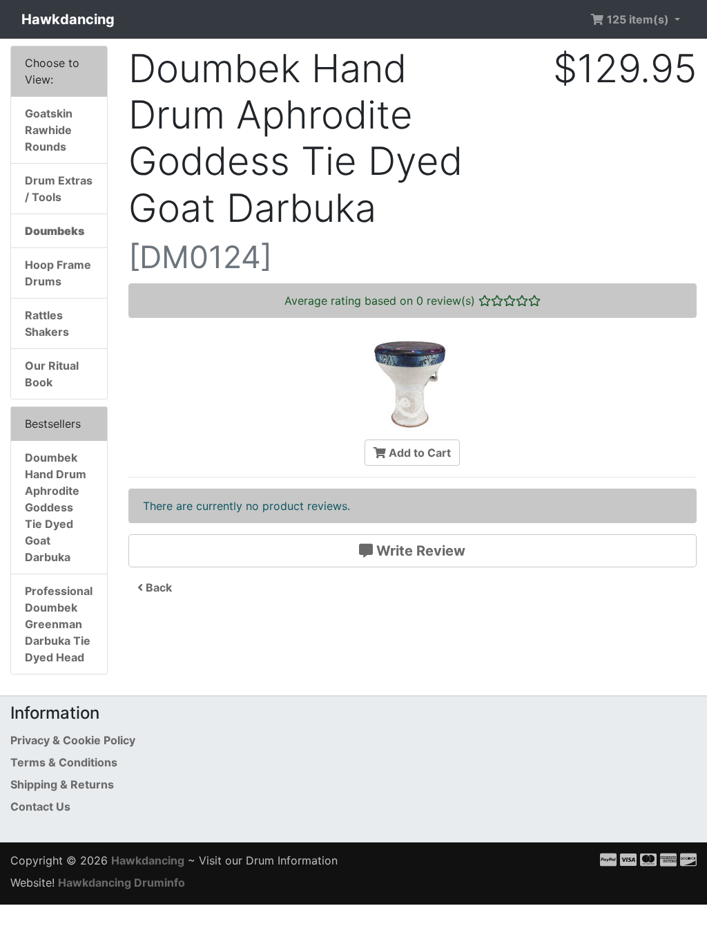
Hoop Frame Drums (58, 273)
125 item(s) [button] (638, 19)
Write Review (419, 550)
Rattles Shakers (47, 323)
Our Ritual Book (52, 374)
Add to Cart (418, 453)
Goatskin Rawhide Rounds (48, 129)
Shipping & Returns (62, 784)
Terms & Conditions (63, 762)
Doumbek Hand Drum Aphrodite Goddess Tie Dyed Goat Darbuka (55, 507)
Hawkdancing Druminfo (121, 882)
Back (157, 587)
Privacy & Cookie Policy (72, 740)
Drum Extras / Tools (59, 188)
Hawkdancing (68, 19)
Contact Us (40, 806)
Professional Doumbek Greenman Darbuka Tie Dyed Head (59, 624)
